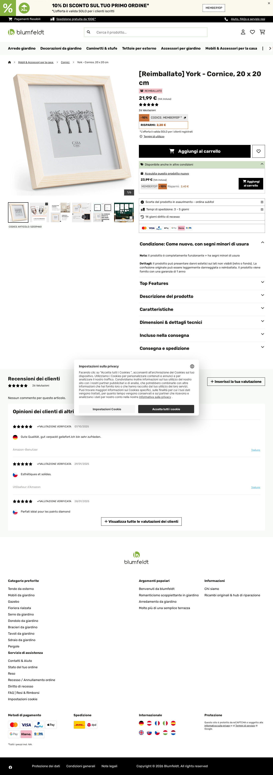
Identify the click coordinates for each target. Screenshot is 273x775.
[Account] (243, 32)
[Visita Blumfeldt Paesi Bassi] (173, 732)
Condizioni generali (80, 766)
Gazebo (13, 601)
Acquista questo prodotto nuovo (167, 173)
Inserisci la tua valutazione (238, 381)
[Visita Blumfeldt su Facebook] (10, 767)
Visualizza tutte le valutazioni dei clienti (143, 521)
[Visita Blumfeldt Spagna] (173, 723)
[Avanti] (270, 49)
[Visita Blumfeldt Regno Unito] (141, 732)
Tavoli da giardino (21, 633)
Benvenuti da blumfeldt (156, 589)
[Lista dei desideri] (252, 32)
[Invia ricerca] (88, 32)
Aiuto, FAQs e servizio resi (248, 19)
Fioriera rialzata (19, 608)
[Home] (13, 62)
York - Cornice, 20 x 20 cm (92, 62)
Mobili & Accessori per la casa (36, 62)
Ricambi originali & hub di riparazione (232, 595)
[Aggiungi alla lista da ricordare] (258, 151)
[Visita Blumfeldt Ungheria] (165, 732)
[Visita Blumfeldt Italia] (165, 723)
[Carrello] (262, 32)
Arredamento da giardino (157, 601)
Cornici (65, 62)
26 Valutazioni (147, 110)
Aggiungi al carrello (198, 151)
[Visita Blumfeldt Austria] (149, 723)
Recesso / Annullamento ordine (31, 680)
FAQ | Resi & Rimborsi (23, 693)
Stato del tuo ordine (23, 667)
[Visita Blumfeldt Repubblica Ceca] (157, 732)
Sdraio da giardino (21, 640)
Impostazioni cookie (22, 699)
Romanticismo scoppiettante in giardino (169, 595)
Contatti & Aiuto (20, 661)
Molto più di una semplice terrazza (164, 608)
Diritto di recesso (20, 686)
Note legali (109, 766)
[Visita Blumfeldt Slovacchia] (149, 732)
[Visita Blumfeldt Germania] (141, 723)
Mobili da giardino (21, 595)
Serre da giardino (21, 614)
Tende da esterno (21, 589)
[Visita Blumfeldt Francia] (157, 723)
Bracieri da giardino (22, 627)
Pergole (13, 646)
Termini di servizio (245, 725)
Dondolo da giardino (23, 621)
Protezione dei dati (46, 766)
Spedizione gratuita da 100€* (76, 19)
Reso (11, 673)
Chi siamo (211, 589)
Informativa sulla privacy (217, 725)
